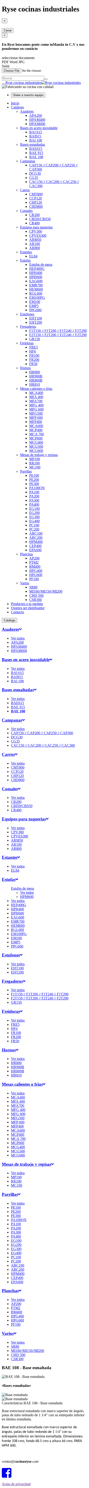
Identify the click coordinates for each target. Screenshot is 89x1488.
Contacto (17, 612)
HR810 (34, 384)
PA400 (34, 504)
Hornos (25, 368)
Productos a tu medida (27, 604)
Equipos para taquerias (36, 227)
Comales (26, 211)
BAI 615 (35, 132)
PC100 (34, 525)
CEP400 (35, 546)
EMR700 (36, 285)
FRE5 (33, 347)
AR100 (34, 244)
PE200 (34, 480)
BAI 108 (35, 140)
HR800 (34, 372)
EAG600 (35, 281)
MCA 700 (36, 434)
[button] (12, 629)
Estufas (25, 260)
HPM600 (27, 897)
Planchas (26, 554)
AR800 (34, 248)
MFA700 (35, 401)
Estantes (26, 252)
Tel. (15, 1454)
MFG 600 (36, 409)
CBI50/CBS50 (40, 219)
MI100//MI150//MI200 (45, 591)
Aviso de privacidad (16, 1484)
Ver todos (18, 638)
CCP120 (35, 198)
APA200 (35, 115)
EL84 (33, 256)
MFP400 (35, 422)
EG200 (34, 513)
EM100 (34, 302)
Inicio (15, 103)
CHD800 (36, 206)
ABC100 (35, 533)
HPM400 (36, 542)
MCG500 (36, 446)
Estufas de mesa (40, 264)
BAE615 (35, 149)
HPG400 (35, 571)
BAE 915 (36, 153)
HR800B (35, 380)
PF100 (34, 579)
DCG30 (35, 173)
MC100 (34, 467)
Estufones (27, 314)
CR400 (34, 223)
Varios (24, 583)
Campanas (27, 161)
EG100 (34, 509)
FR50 (33, 364)
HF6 (32, 351)
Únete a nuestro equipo (28, 95)
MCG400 (36, 442)
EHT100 (35, 318)
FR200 (34, 360)
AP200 (34, 558)
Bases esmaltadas (32, 144)
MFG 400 (36, 405)
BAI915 (35, 136)
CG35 (33, 178)
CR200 (34, 215)
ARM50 (35, 240)
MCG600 (36, 451)
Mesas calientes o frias (36, 389)
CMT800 (36, 194)
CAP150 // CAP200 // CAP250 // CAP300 (42, 733)
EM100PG (37, 298)
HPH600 (35, 277)
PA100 (34, 492)
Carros (25, 190)
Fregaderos (28, 326)
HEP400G (36, 269)
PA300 (34, 500)
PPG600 (35, 310)
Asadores (27, 111)
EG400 (34, 521)
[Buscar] (46, 79)
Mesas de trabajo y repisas (39, 455)
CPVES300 (37, 235)
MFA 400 (36, 397)
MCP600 (35, 438)
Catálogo (17, 107)
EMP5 (34, 306)
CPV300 (35, 231)
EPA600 (35, 550)
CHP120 (35, 202)
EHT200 (35, 322)
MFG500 (36, 413)
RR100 (34, 463)
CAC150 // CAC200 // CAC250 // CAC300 (43, 745)
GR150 (34, 339)
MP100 (34, 459)
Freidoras (27, 343)
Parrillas (26, 471)
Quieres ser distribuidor (27, 608)
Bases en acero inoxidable (39, 128)
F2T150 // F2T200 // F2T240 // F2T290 (58, 335)
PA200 (34, 496)
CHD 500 (36, 595)
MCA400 (36, 393)
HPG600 (35, 575)
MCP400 (35, 430)
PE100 (34, 475)
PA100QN (37, 488)
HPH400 (35, 273)
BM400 (34, 566)
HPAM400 (37, 120)
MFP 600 (36, 418)
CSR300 (35, 600)
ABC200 (35, 538)
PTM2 (34, 562)
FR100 (34, 355)
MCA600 (36, 426)
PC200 (34, 529)
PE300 (34, 484)
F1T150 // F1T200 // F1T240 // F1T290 (58, 331)
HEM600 (36, 289)
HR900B (35, 376)
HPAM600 (37, 124)
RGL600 (35, 293)
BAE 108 (36, 157)
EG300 (34, 517)
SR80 (33, 587)
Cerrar (8, 30)
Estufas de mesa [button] (22, 888)
